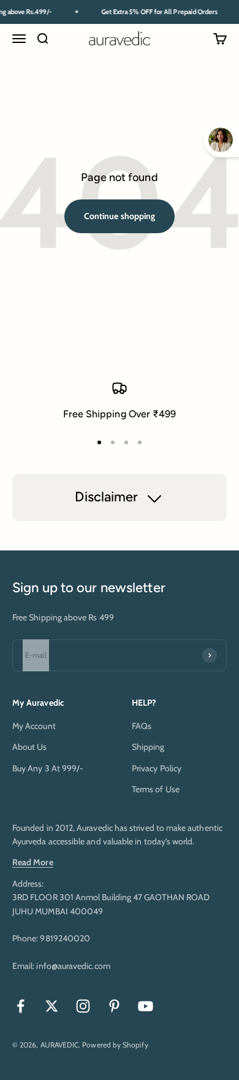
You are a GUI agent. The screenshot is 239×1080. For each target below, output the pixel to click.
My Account (34, 725)
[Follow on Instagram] (83, 1006)
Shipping (148, 746)
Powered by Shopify (115, 1044)
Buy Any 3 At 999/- (47, 768)
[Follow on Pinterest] (114, 1006)
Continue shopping (119, 216)
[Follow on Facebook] (20, 1006)
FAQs (141, 725)
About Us (29, 746)
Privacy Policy (156, 768)
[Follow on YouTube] (145, 1006)
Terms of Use (156, 789)
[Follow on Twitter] (52, 1006)
